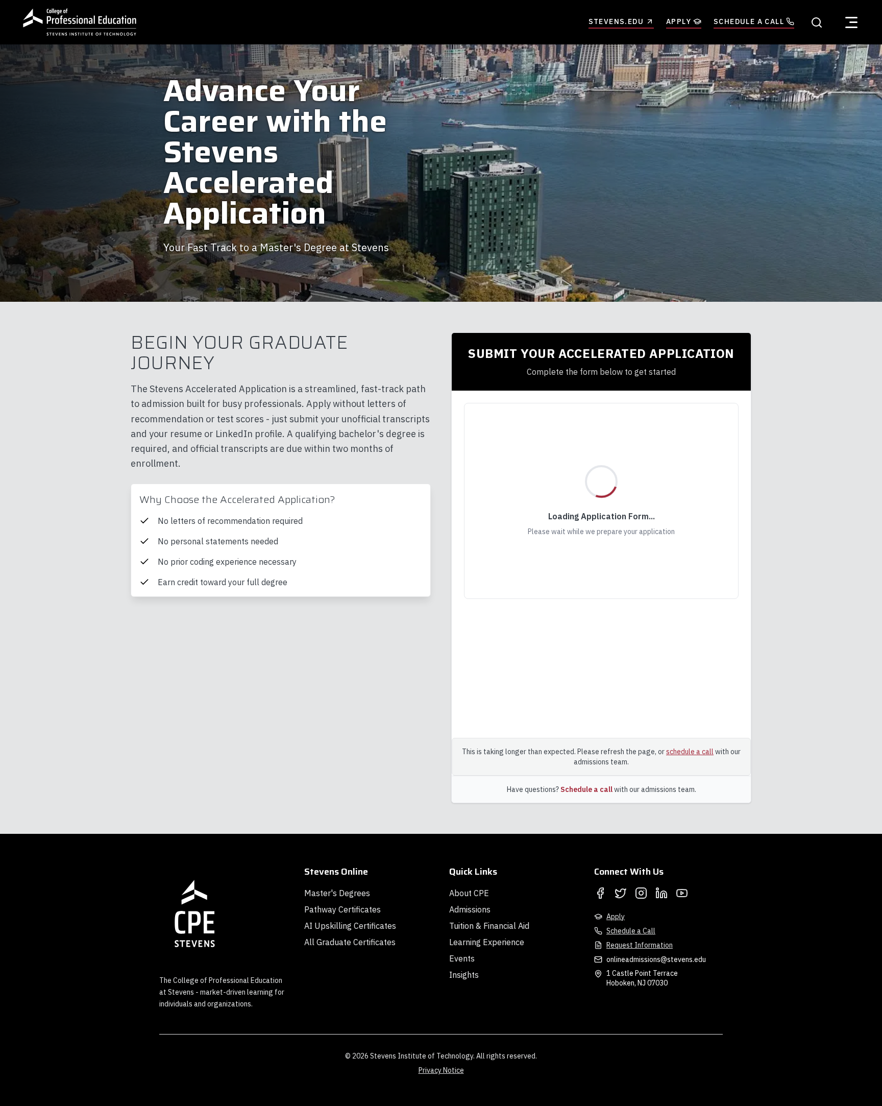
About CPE (469, 893)
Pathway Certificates (342, 909)
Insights (464, 975)
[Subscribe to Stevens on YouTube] (682, 893)
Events (462, 958)
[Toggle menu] (851, 22)
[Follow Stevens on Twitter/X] (621, 893)
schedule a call (690, 751)
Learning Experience (486, 942)
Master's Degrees (337, 893)
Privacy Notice (441, 1070)
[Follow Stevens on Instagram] (641, 893)
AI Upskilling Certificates (350, 926)
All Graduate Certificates (350, 942)
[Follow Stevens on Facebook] (600, 893)
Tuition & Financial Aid (489, 926)
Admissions (470, 909)
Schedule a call (586, 789)
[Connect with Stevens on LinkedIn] (661, 893)
